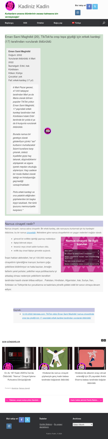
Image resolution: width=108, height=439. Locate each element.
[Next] (105, 340)
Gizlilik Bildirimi (46, 424)
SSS (25, 22)
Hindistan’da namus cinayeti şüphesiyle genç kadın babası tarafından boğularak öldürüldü (55, 376)
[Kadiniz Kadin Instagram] (77, 12)
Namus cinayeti (24, 388)
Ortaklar (40, 22)
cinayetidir (31, 232)
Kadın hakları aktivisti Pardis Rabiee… (86, 400)
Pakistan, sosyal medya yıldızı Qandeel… (23, 400)
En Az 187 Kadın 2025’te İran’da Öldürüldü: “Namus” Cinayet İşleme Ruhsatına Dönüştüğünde (19, 376)
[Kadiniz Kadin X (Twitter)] (95, 6)
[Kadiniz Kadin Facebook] (89, 6)
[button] (104, 23)
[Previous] (102, 340)
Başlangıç (9, 22)
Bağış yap (58, 22)
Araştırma (15, 388)
